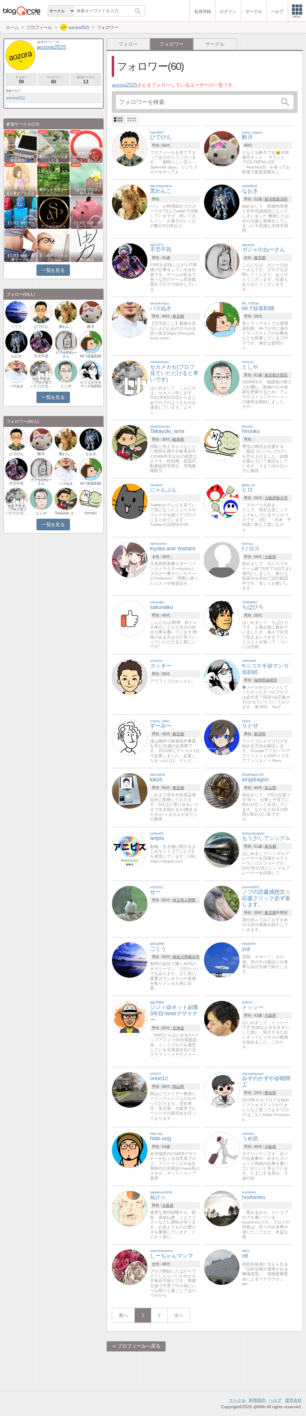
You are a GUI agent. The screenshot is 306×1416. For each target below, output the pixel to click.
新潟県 (270, 199)
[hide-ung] (130, 1149)
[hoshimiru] (222, 1208)
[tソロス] (222, 559)
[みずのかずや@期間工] (222, 1089)
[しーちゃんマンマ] (130, 1267)
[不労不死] (130, 260)
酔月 (90, 326)
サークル (214, 44)
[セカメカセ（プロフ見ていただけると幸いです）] (41, 371)
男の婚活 (86, 259)
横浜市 (194, 957)
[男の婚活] (86, 245)
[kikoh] (130, 790)
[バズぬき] (130, 319)
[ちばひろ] (222, 618)
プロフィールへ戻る (138, 1345)
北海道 (178, 1028)
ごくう (16, 326)
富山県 (270, 788)
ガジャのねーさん (66, 354)
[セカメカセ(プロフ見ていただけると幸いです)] (130, 377)
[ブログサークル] (21, 10)
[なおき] (222, 202)
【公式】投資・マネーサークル (86, 224)
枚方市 (282, 498)
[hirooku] (222, 442)
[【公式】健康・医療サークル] (20, 245)
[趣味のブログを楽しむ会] (53, 146)
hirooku (91, 513)
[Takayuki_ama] (130, 442)
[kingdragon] (222, 790)
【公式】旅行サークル (20, 224)
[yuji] (222, 959)
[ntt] (222, 1267)
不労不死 (41, 356)
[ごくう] (130, 959)
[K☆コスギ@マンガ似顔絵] (222, 676)
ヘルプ (275, 1400)
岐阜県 (178, 439)
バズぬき (16, 386)
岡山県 (178, 1086)
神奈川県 (180, 957)
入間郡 (190, 900)
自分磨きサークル (20, 193)
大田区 (282, 375)
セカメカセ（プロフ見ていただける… (41, 382)
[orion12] (130, 1089)
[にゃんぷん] (130, 500)
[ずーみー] (130, 737)
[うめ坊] (222, 1149)
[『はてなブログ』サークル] (86, 179)
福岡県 (260, 680)
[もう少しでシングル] (222, 849)
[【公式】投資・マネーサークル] (86, 212)
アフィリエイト (53, 226)
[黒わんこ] (130, 202)
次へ (178, 1315)
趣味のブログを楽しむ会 (53, 158)
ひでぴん (41, 326)
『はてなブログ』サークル (86, 191)
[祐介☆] (130, 1208)
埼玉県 (178, 900)
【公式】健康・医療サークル (20, 257)
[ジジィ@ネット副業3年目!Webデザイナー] (130, 1018)
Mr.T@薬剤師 (90, 356)
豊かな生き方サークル (53, 191)
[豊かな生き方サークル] (53, 179)
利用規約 (257, 1400)
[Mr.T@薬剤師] (222, 319)
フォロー (128, 44)
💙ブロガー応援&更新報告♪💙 (20, 158)
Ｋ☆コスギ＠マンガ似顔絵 (91, 384)
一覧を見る (53, 270)
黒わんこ (66, 326)
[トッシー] (222, 1018)
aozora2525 (124, 85)
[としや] (222, 377)
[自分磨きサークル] (20, 179)
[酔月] (222, 148)
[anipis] (130, 849)
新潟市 (282, 199)
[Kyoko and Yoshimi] (130, 559)
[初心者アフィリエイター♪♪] (53, 245)
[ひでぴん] (130, 148)
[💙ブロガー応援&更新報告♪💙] (20, 146)
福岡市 (271, 680)
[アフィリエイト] (53, 212)
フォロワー (53, 80)
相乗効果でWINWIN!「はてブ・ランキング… (86, 156)
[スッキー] (130, 676)
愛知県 (270, 1093)
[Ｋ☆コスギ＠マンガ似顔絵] (90, 371)
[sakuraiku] (130, 618)
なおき (16, 356)
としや (66, 386)
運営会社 (293, 1400)
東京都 (260, 257)
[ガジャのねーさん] (222, 260)
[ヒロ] (222, 500)
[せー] (130, 903)
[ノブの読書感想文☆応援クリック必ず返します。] (222, 903)
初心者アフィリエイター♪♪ (53, 257)
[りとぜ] (222, 737)
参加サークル (85, 80)
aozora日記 (15, 98)
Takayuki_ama (66, 513)
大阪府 (270, 498)
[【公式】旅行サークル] (20, 212)
